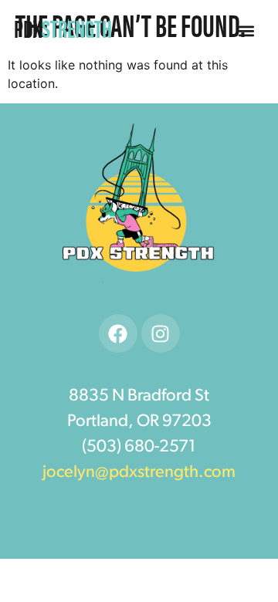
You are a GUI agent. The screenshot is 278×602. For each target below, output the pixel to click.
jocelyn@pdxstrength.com (139, 473)
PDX (63, 27)
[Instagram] (160, 333)
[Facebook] (118, 333)
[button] (246, 31)
